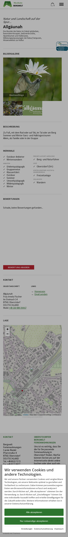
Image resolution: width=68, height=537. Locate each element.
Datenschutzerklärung (43, 529)
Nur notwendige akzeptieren (34, 521)
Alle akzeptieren (34, 512)
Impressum (59, 529)
